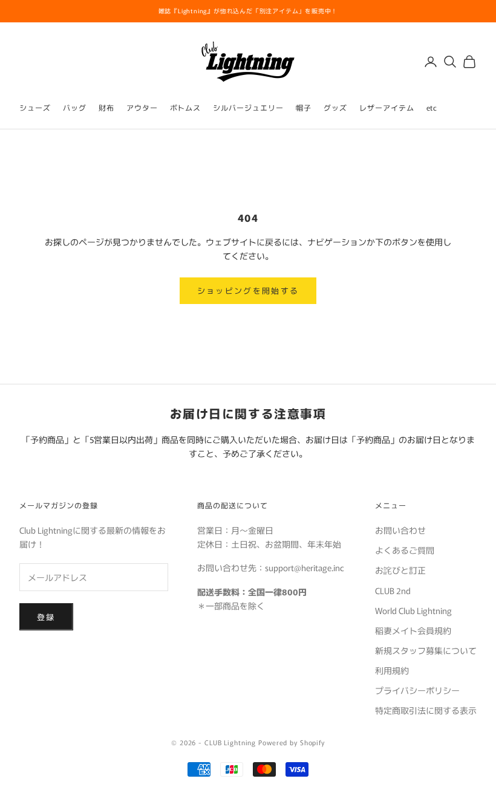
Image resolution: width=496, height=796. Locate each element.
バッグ (74, 107)
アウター (142, 107)
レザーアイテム (386, 107)
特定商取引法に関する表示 (426, 710)
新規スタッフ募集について (426, 650)
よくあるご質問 (404, 550)
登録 (46, 617)
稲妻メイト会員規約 (413, 630)
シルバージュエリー (248, 107)
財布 (106, 107)
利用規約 (392, 670)
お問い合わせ (400, 530)
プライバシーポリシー (417, 690)
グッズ (335, 107)
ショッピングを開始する (248, 290)
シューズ (35, 107)
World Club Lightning (413, 610)
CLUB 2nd (393, 590)
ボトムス (185, 107)
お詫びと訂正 (400, 570)
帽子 (304, 107)
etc (432, 107)
